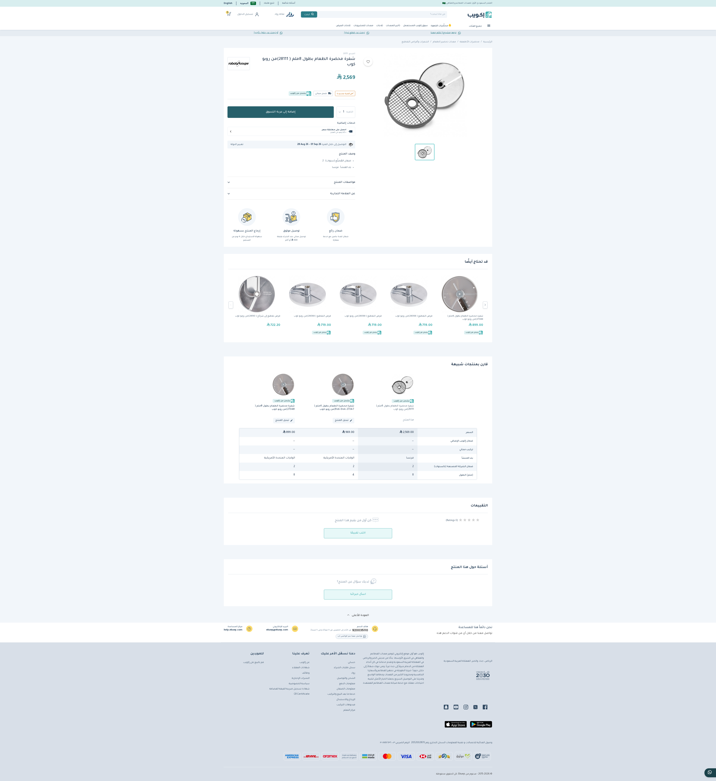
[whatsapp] (710, 772)
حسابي (351, 662)
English (228, 3)
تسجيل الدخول (245, 14)
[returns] (247, 217)
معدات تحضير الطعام (444, 42)
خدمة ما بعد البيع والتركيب (341, 694)
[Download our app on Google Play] (481, 725)
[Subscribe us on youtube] (458, 707)
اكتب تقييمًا (358, 533)
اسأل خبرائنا (358, 594)
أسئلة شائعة (288, 3)
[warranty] (336, 217)
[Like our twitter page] (477, 707)
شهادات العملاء (301, 667)
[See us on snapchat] (448, 707)
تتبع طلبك (269, 3)
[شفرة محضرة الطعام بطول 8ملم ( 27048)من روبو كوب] (459, 305)
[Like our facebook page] (487, 707)
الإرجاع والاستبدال (345, 699)
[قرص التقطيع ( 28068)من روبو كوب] (307, 305)
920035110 (360, 630)
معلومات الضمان (346, 689)
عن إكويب (304, 662)
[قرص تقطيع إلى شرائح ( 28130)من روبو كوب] (256, 305)
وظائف (306, 673)
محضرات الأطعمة (469, 42)
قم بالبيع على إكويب (253, 662)
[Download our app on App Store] (456, 725)
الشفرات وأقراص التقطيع (415, 42)
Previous (231, 305)
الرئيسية (487, 42)
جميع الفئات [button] (475, 26)
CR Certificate (302, 694)
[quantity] (346, 112)
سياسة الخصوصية (299, 684)
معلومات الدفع (347, 684)
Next (485, 305)
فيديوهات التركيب (346, 705)
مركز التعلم (349, 710)
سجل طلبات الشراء (344, 667)
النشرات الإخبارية (301, 678)
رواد (353, 673)
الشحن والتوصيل (346, 678)
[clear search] (319, 14)
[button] (248, 3)
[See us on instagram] (468, 707)
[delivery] (291, 217)
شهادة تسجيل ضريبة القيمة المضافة (289, 689)
